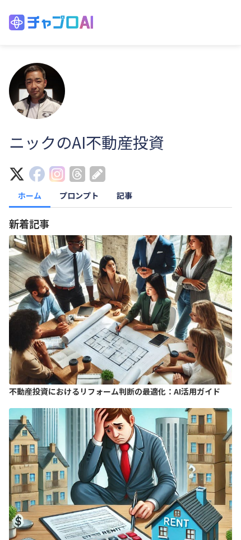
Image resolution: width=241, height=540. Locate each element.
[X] (19, 175)
